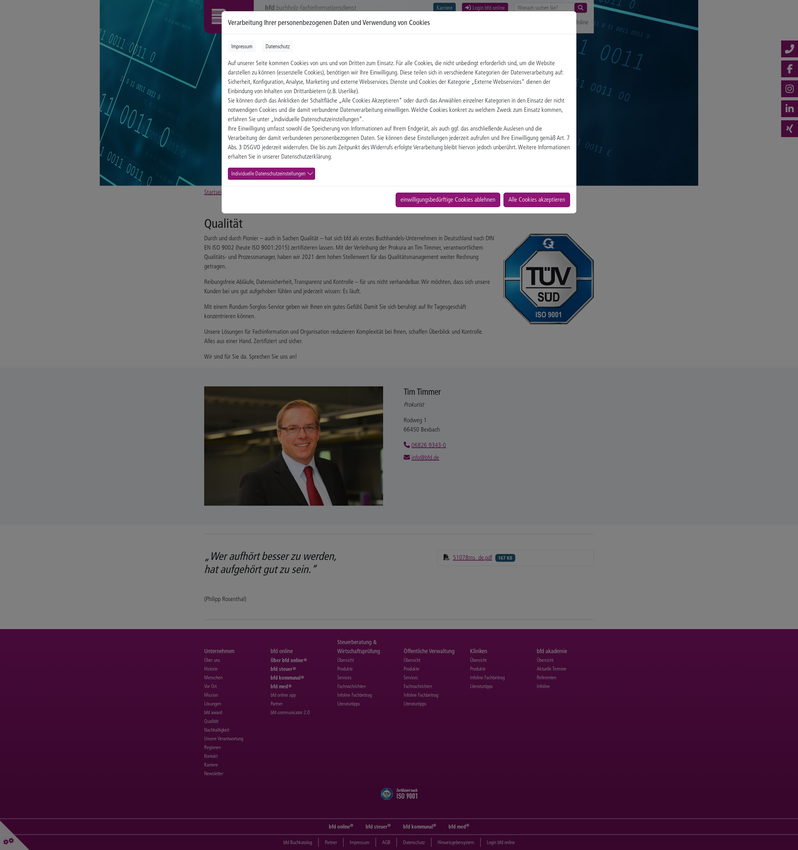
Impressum (241, 46)
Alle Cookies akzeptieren (536, 199)
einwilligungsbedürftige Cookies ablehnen (448, 199)
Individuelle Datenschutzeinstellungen (268, 173)
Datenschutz (278, 46)
